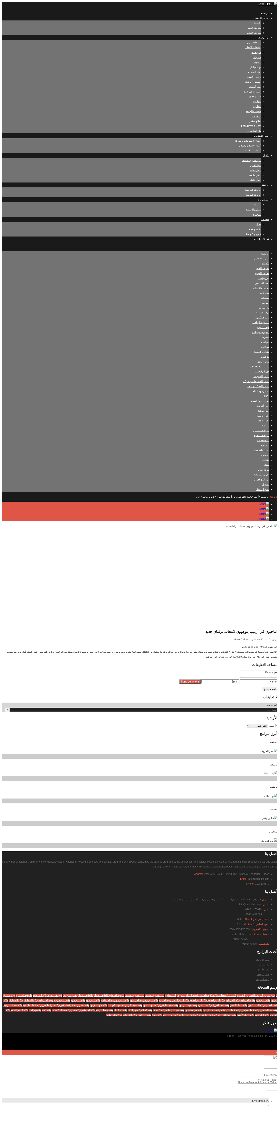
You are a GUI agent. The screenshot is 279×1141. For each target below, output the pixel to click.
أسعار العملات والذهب (250, 145)
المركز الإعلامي (261, 18)
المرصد (257, 62)
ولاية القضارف (16, 1000)
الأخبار (266, 155)
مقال (258, 224)
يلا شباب (256, 116)
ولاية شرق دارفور (51, 1005)
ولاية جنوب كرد (134, 1005)
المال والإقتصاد (253, 209)
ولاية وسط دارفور (104, 1010)
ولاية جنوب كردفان (117, 1005)
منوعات (265, 219)
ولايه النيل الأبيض (245, 1015)
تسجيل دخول (262, 489)
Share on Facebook (248, 1082)
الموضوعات (263, 199)
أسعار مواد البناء (253, 150)
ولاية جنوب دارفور (169, 1005)
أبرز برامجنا (263, 37)
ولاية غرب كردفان (175, 1010)
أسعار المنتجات (261, 135)
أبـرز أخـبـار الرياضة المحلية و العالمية (256, 995)
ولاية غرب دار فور (212, 1010)
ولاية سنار (84, 1005)
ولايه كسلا (157, 1015)
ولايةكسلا (46, 1010)
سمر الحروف (273, 742)
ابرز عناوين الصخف (134, 995)
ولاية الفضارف (30, 1000)
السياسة (256, 204)
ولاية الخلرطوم (46, 1000)
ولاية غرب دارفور (193, 1010)
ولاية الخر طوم (137, 1000)
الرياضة (265, 185)
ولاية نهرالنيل (120, 1010)
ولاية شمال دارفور (13, 1005)
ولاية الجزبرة (165, 1000)
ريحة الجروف (273, 832)
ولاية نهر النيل (135, 1010)
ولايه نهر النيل (144, 1015)
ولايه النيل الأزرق (227, 1015)
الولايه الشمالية (84, 995)
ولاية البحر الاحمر (198, 1000)
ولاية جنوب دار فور (188, 1005)
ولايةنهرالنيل (35, 1010)
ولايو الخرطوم (130, 1015)
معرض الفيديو (254, 32)
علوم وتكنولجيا (253, 234)
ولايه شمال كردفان (190, 1015)
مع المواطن (255, 67)
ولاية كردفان (159, 1010)
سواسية (257, 101)
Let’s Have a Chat (251, 126)
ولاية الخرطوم (93, 1000)
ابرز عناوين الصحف (251, 160)
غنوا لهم (257, 106)
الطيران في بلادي (252, 91)
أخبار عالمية (255, 175)
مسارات (257, 57)
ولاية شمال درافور (250, 1010)
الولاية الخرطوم (116, 995)
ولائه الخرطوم (263, 1000)
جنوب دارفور (69, 995)
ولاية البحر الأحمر (216, 1000)
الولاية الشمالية (100, 995)
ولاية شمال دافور (268, 1010)
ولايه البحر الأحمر (19, 1010)
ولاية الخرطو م (108, 1000)
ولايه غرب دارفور (171, 1015)
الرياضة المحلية (253, 194)
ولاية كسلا (147, 1010)
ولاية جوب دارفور (98, 1005)
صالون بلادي (255, 121)
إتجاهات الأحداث (253, 47)
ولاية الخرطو (122, 1000)
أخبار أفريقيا (255, 165)
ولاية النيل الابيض (238, 1005)
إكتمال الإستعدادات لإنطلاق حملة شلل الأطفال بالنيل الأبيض (206, 995)
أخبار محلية (255, 170)
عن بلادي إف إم (261, 239)
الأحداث (257, 22)
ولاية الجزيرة (151, 1000)
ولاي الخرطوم (232, 1000)
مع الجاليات (273, 787)
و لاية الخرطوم (40, 995)
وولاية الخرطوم (114, 1015)
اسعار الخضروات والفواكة (248, 140)
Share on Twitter (268, 1082)
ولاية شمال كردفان (231, 1010)
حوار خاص (256, 52)
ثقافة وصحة (255, 229)
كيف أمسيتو (255, 86)
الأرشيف (273, 725)
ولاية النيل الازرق (220, 1005)
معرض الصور (254, 27)
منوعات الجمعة (253, 111)
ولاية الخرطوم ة (62, 1000)
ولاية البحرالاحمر (180, 1000)
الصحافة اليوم (254, 42)
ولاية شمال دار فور (32, 1005)
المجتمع (257, 214)
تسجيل (265, 484)
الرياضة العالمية (253, 189)
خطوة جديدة (255, 96)
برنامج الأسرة (254, 76)
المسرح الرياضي (252, 81)
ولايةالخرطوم (88, 1010)
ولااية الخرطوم (247, 1000)
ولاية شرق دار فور (69, 1005)
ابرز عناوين (170, 995)
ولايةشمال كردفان (61, 1010)
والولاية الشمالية (24, 995)
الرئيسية (265, 13)
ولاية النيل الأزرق (256, 1005)
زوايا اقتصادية (254, 72)
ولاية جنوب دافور (151, 1005)
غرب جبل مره (55, 995)
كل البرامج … (254, 131)
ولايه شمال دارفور (209, 1015)
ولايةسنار (76, 1010)
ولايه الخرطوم (262, 1015)
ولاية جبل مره (205, 1005)
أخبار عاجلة (255, 180)
